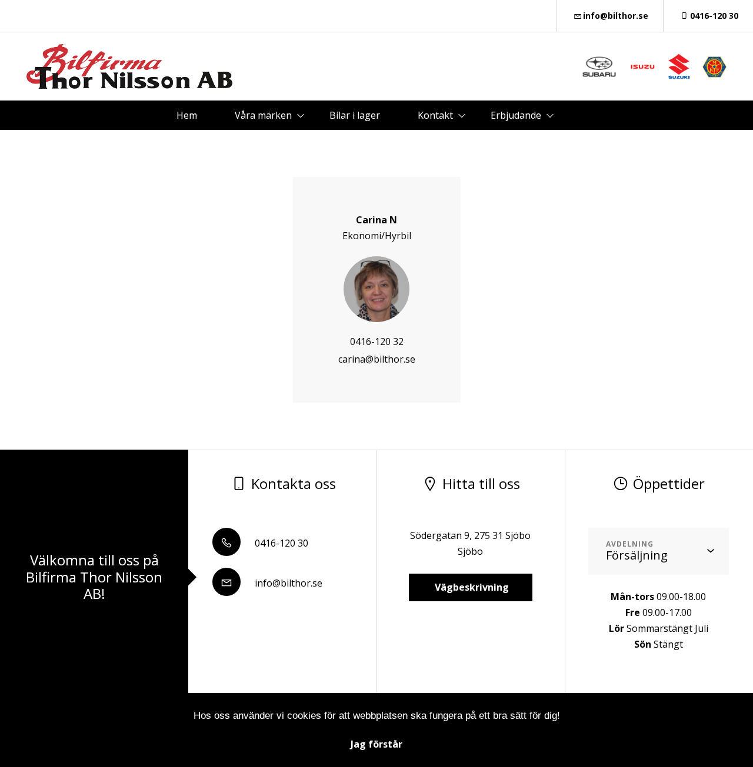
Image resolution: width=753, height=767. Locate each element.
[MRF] (714, 66)
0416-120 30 (714, 15)
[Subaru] (599, 66)
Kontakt (435, 115)
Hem (186, 115)
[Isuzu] (643, 66)
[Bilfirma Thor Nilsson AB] (129, 66)
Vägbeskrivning (470, 587)
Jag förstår (376, 744)
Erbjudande (516, 115)
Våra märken (263, 115)
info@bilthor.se (615, 15)
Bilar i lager (354, 115)
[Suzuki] (678, 66)
